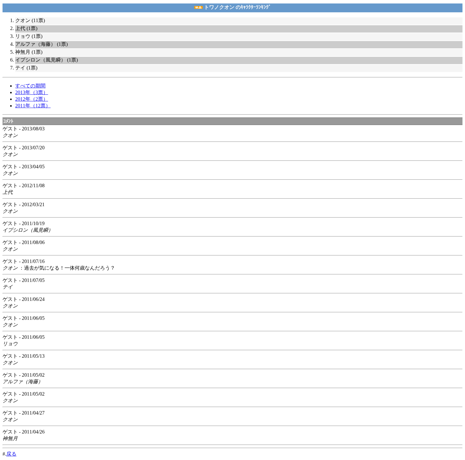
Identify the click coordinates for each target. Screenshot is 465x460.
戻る (11, 454)
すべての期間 (30, 85)
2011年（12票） (33, 105)
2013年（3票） (31, 92)
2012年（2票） (31, 99)
